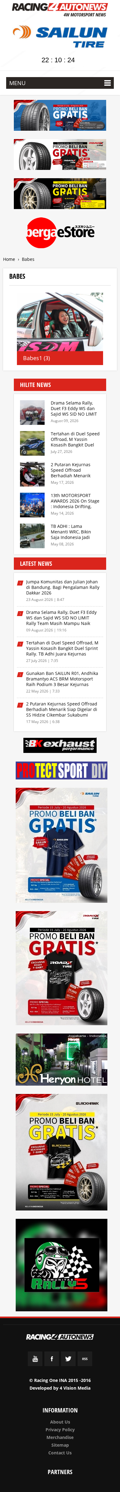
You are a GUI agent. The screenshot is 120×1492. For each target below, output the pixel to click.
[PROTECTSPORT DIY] (62, 771)
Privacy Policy (60, 1429)
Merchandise (60, 1437)
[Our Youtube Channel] (35, 1365)
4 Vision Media (75, 1388)
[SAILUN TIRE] (62, 846)
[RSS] (85, 1365)
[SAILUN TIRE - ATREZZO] (60, 116)
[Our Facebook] (51, 1365)
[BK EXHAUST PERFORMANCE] (60, 746)
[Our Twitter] (68, 1365)
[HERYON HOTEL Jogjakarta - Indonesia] (62, 1061)
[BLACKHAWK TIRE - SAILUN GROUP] (60, 194)
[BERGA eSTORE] (60, 233)
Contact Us (60, 1453)
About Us (60, 1422)
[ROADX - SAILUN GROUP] (60, 155)
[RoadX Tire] (62, 969)
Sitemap (60, 1445)
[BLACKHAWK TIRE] (62, 1153)
